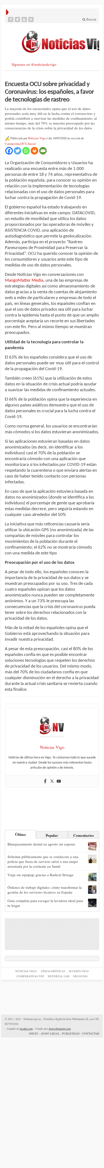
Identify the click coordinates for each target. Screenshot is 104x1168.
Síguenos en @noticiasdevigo (34, 64)
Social (32, 144)
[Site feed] (31, 19)
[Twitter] (18, 19)
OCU (24, 144)
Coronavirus (12, 144)
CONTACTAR (90, 1033)
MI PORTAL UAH (58, 976)
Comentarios (83, 835)
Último (20, 834)
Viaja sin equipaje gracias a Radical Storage (40, 874)
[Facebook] (11, 19)
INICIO (33, 1033)
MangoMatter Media (24, 280)
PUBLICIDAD (71, 1033)
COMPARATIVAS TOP (30, 976)
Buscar (90, 19)
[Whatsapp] (26, 150)
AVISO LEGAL (50, 1033)
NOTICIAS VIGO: (26, 971)
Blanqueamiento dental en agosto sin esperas (41, 844)
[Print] (34, 150)
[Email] (43, 150)
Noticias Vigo (36, 138)
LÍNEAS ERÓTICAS (53, 971)
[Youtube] (24, 19)
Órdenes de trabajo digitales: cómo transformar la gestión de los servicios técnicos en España (44, 890)
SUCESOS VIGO (79, 971)
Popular (52, 835)
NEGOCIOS (80, 976)
